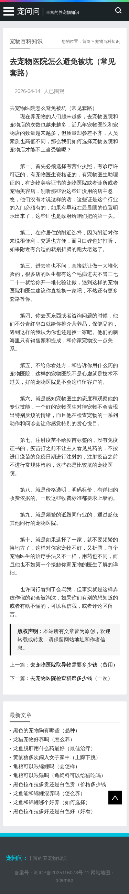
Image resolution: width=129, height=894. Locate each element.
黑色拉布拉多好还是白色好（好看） (54, 811)
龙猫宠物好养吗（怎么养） (44, 739)
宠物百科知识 (107, 41)
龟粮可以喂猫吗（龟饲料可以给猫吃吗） (59, 775)
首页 (86, 41)
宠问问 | (48, 11)
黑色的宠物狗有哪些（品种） (46, 730)
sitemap (64, 880)
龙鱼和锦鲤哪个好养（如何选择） (51, 802)
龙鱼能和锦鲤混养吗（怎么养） (49, 793)
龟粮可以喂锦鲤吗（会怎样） (46, 766)
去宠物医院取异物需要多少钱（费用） (74, 665)
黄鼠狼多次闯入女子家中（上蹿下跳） (57, 757)
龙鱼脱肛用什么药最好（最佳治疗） (54, 748)
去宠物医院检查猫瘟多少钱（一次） (71, 678)
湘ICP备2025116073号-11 (61, 872)
